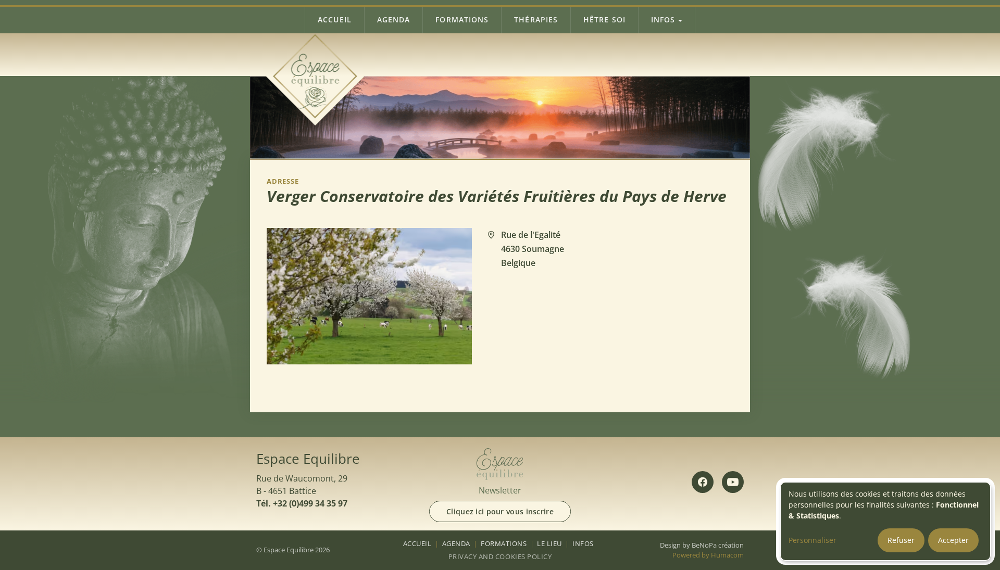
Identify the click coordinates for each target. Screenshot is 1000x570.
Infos (663, 19)
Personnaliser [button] (812, 540)
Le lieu (549, 543)
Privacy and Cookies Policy (500, 556)
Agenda (393, 19)
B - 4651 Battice (286, 491)
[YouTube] (733, 482)
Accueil (335, 19)
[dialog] (885, 521)
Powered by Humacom (708, 555)
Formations (462, 19)
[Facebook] (703, 482)
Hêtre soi (604, 19)
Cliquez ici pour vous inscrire (500, 511)
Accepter (953, 540)
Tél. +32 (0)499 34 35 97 (301, 503)
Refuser (901, 540)
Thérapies (536, 19)
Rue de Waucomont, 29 (301, 478)
